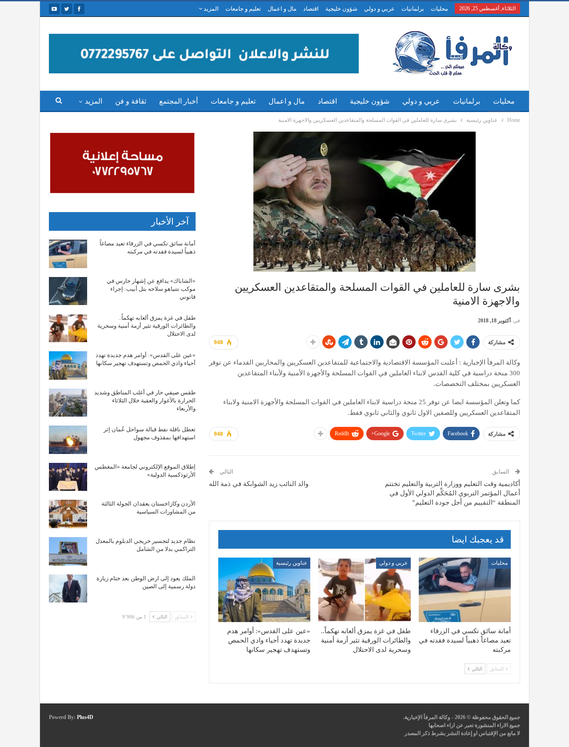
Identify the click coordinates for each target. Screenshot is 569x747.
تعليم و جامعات (243, 8)
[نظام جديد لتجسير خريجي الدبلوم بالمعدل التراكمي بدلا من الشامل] (68, 551)
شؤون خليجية (341, 8)
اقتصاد (311, 8)
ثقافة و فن (130, 101)
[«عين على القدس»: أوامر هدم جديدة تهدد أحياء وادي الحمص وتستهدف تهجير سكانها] (264, 590)
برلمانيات (412, 8)
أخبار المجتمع (178, 101)
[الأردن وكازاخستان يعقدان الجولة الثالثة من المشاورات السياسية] (68, 514)
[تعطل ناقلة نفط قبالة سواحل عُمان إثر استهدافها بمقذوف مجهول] (68, 440)
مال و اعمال (282, 8)
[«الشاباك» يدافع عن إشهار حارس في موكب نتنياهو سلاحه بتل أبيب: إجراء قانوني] (68, 291)
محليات (439, 8)
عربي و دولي (379, 8)
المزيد (210, 8)
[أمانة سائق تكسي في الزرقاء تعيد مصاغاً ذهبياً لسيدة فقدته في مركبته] (465, 590)
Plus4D (85, 717)
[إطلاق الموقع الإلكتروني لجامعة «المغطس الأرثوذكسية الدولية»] (68, 477)
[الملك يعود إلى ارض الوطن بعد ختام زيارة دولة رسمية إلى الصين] (68, 588)
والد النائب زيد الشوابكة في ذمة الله (259, 483)
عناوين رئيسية (291, 563)
